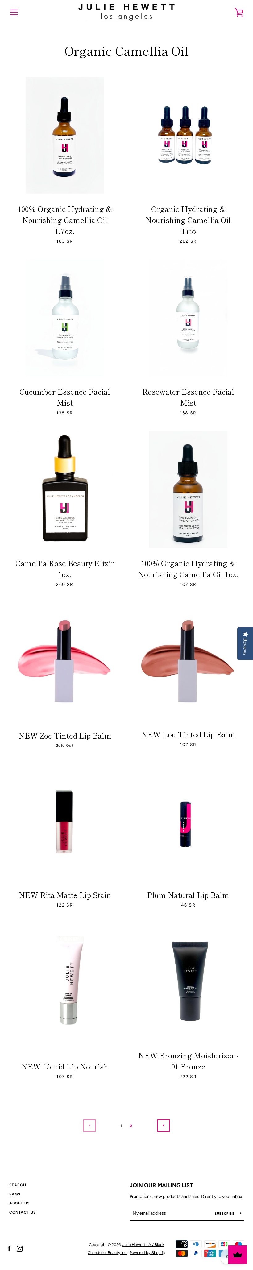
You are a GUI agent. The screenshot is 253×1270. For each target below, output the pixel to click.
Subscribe (225, 1213)
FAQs (14, 1194)
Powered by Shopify (147, 1252)
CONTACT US (22, 1212)
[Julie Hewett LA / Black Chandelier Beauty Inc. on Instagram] (20, 1248)
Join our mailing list (161, 1185)
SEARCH (17, 1185)
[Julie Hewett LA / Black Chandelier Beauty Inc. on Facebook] (9, 1248)
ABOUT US (19, 1203)
